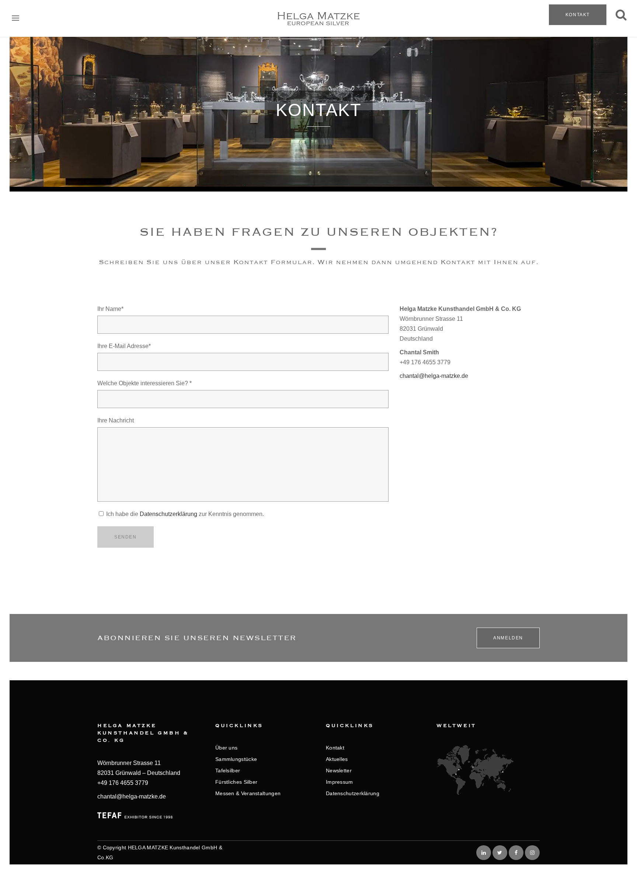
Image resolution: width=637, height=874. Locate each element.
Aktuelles (337, 759)
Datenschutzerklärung (168, 514)
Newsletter (339, 770)
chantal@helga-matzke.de (434, 376)
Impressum (339, 782)
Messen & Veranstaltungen (248, 793)
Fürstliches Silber (236, 782)
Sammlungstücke (236, 759)
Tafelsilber (227, 770)
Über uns (226, 747)
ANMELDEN (508, 637)
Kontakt (577, 14)
